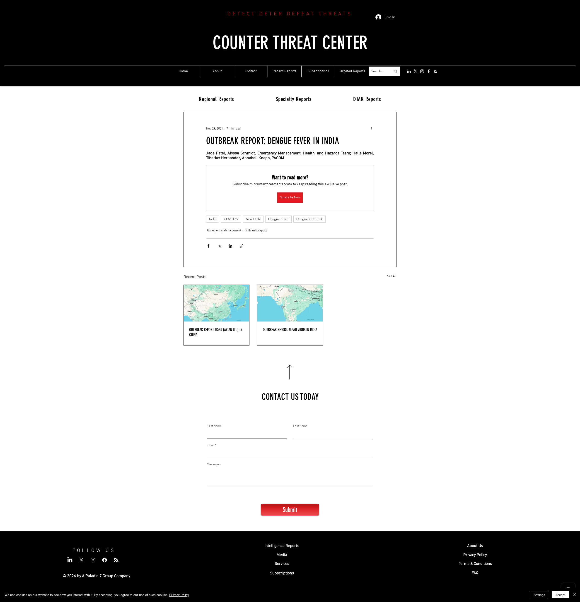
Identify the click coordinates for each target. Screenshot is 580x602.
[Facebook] (428, 71)
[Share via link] (241, 246)
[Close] (574, 594)
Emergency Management (224, 231)
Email (210, 445)
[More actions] (371, 128)
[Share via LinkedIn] (230, 246)
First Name (214, 426)
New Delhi (253, 219)
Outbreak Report (256, 231)
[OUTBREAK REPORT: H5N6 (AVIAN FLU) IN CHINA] (216, 303)
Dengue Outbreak (309, 219)
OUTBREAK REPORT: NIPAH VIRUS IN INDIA (290, 329)
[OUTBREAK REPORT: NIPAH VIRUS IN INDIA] (290, 303)
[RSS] (435, 71)
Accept (560, 594)
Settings (539, 594)
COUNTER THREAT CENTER (290, 42)
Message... (214, 464)
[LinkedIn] (408, 71)
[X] (415, 71)
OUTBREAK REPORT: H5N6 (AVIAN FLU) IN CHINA (215, 332)
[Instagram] (422, 71)
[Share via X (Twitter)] (219, 246)
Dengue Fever (278, 219)
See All (391, 276)
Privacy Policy (179, 594)
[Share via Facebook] (208, 246)
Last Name (300, 426)
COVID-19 (231, 219)
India (212, 219)
